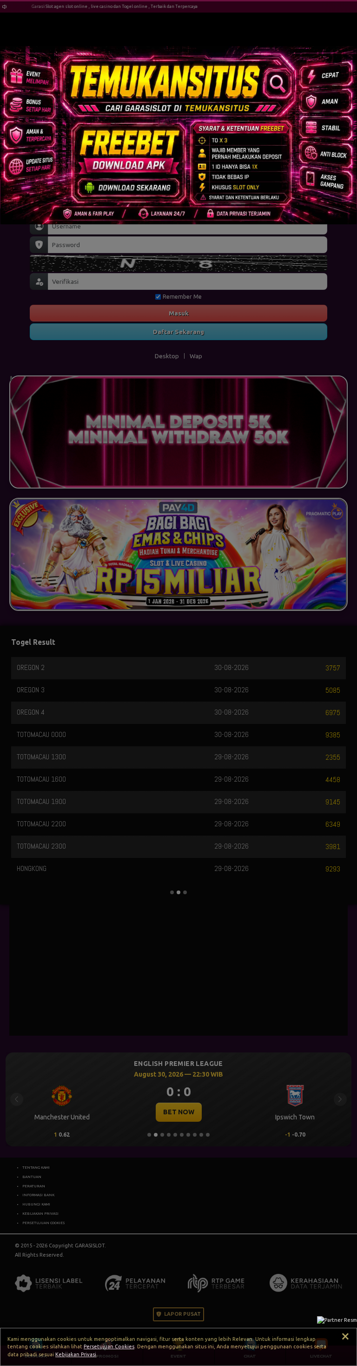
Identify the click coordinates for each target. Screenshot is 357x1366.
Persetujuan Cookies (109, 1346)
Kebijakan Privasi (75, 1354)
